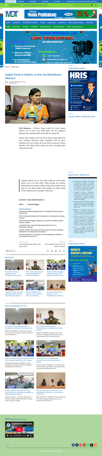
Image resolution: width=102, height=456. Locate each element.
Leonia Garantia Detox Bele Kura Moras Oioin (30, 244)
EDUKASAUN (52, 23)
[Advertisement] (42, 165)
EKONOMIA (16, 23)
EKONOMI (34, 27)
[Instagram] (80, 445)
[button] (92, 5)
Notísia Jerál (9, 71)
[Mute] (28, 436)
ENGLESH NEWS (45, 27)
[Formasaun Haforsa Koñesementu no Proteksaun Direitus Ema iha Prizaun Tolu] (14, 265)
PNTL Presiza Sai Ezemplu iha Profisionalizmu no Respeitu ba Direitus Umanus (42, 217)
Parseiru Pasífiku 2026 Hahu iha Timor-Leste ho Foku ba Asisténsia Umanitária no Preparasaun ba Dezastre (41, 231)
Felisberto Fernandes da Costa (17, 82)
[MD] (12, 14)
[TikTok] (91, 445)
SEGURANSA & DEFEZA (30, 23)
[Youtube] (84, 445)
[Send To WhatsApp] (63, 251)
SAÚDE (43, 23)
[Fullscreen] (31, 436)
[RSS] (95, 445)
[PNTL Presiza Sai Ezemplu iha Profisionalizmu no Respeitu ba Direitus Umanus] (35, 265)
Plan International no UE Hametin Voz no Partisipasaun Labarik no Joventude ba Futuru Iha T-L (41, 235)
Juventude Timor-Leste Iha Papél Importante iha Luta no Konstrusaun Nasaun (38, 226)
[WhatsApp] (88, 445)
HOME (8, 23)
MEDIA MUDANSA (15, 5)
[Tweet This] (51, 251)
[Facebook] (73, 445)
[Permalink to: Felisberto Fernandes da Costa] (6, 82)
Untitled (24, 1)
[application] (19, 430)
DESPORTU (62, 23)
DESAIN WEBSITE (58, 27)
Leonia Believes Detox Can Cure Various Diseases (55, 244)
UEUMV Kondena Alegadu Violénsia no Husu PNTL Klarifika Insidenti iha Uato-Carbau (41, 221)
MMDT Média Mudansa (76, 23)
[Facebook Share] (47, 251)
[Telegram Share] (59, 251)
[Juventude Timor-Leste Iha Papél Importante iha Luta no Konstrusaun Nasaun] (14, 285)
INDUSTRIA (89, 23)
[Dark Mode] (96, 5)
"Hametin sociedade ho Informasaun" (35, 5)
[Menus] (6, 5)
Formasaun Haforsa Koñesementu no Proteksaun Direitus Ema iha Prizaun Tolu (41, 212)
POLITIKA (26, 27)
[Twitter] (76, 445)
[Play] (8, 436)
